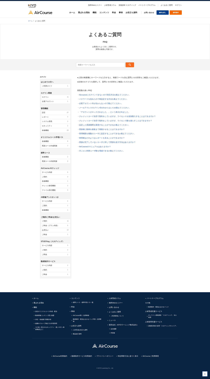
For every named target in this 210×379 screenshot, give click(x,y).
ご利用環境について (117, 316)
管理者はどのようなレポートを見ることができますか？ (102, 138)
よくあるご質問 (167, 5)
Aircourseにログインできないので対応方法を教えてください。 (105, 95)
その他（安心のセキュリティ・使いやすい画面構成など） (49, 328)
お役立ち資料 (131, 12)
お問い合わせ (149, 12)
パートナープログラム (147, 5)
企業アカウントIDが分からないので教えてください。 (101, 103)
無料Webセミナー (95, 5)
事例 (121, 12)
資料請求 (176, 12)
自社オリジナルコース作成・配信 (46, 311)
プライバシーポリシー (104, 356)
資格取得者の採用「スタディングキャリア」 (162, 326)
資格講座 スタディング (127, 5)
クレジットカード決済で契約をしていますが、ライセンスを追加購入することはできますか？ (117, 116)
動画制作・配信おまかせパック (158, 307)
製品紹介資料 (77, 334)
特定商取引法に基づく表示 (128, 356)
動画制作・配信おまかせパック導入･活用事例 (87, 320)
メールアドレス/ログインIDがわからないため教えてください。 (105, 108)
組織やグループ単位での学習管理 (46, 323)
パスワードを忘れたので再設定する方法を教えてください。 (103, 99)
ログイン (178, 5)
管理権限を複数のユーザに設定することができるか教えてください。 (107, 133)
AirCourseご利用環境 (151, 356)
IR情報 (113, 333)
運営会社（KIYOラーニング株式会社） (123, 325)
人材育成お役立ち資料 (80, 330)
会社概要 (113, 329)
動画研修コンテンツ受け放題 (44, 315)
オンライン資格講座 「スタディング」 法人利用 (162, 316)
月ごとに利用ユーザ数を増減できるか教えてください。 (102, 151)
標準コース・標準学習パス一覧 (83, 302)
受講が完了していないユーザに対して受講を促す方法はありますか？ (107, 142)
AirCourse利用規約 (60, 356)
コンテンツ (104, 12)
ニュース (112, 320)
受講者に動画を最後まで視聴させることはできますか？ (102, 129)
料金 (114, 12)
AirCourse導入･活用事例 (81, 315)
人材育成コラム (110, 5)
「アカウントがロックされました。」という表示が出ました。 (104, 112)
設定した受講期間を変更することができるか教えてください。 (104, 125)
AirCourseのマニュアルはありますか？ (95, 146)
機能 (94, 12)
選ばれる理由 (84, 12)
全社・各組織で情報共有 (43, 319)
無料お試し (162, 12)
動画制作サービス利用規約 (82, 356)
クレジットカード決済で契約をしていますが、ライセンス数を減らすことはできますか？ (115, 121)
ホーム (72, 12)
